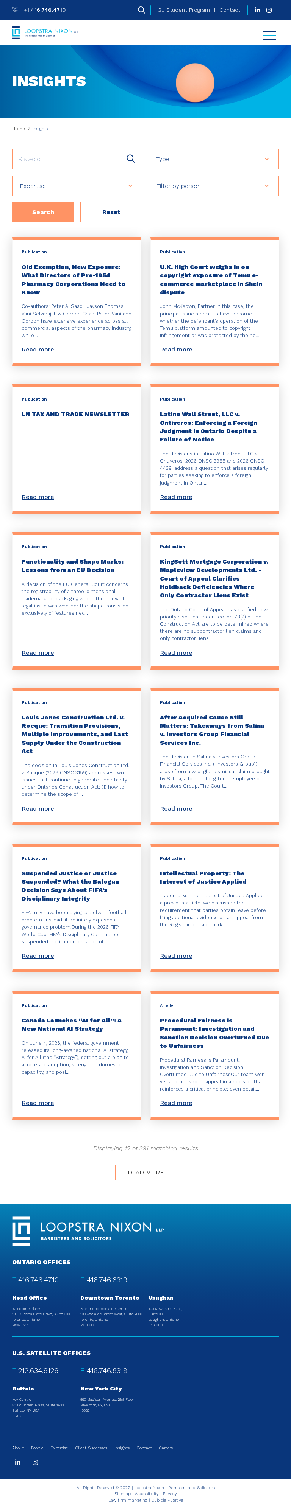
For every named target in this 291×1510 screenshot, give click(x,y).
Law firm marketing (127, 1500)
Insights (122, 1448)
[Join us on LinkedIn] (257, 10)
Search (43, 212)
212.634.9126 (38, 1370)
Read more (38, 349)
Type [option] (162, 159)
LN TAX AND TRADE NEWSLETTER (76, 414)
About (18, 1448)
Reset (111, 212)
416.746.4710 (38, 1279)
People (37, 1448)
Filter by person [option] (178, 186)
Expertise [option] (33, 186)
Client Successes (91, 1448)
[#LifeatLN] (269, 10)
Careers (166, 1448)
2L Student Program (184, 10)
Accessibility (147, 1493)
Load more (146, 1172)
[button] (273, 159)
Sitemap (122, 1493)
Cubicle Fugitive (167, 1500)
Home (18, 128)
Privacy (170, 1493)
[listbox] (214, 159)
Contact (229, 10)
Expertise (59, 1448)
